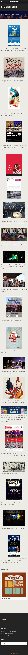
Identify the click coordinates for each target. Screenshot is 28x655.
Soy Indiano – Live (6, 598)
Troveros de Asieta (9, 7)
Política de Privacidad (14, 653)
